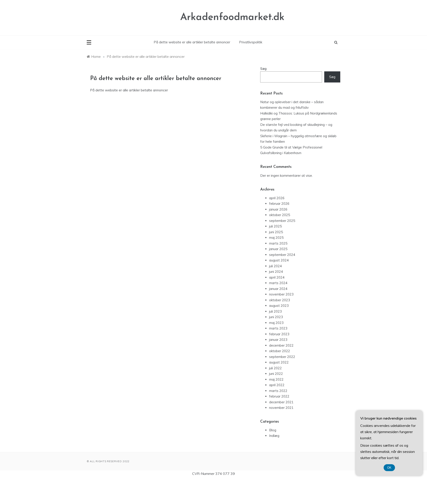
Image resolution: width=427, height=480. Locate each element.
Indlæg (274, 436)
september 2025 (282, 221)
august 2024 (279, 260)
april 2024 (276, 277)
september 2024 (282, 255)
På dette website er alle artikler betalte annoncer (192, 42)
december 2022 (281, 345)
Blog (272, 430)
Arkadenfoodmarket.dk (232, 17)
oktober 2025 (279, 215)
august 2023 (279, 305)
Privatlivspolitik (250, 42)
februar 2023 (279, 334)
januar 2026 (278, 209)
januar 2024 (278, 289)
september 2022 (282, 357)
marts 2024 (278, 283)
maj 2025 (276, 237)
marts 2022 (278, 391)
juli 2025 (275, 226)
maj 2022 (276, 379)
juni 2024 (276, 271)
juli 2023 (275, 311)
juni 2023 (276, 317)
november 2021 (281, 408)
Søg (263, 68)
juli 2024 (275, 266)
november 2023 (281, 294)
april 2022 (276, 385)
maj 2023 (276, 323)
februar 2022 (279, 396)
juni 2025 (276, 232)
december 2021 (281, 402)
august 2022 (279, 362)
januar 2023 (278, 339)
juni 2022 (276, 374)
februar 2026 (279, 203)
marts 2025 (278, 243)
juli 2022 (275, 368)
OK (389, 467)
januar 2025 (278, 249)
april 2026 (276, 198)
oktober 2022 (279, 351)
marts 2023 (278, 328)
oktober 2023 (279, 300)
